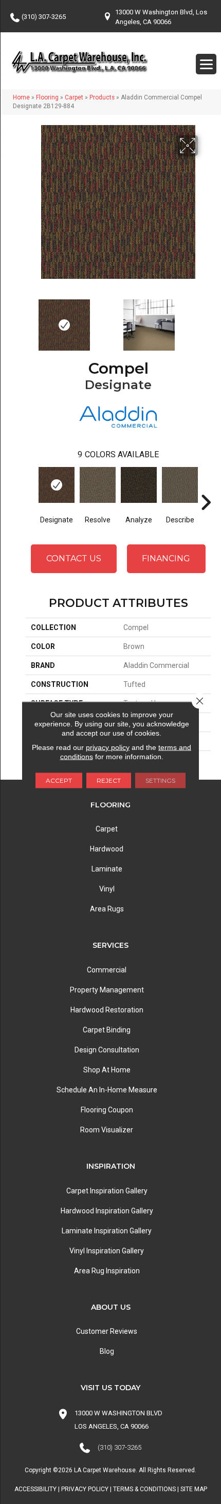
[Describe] (179, 484)
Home (21, 97)
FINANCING (166, 558)
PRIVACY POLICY (84, 1489)
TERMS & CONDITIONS (144, 1489)
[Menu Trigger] (206, 64)
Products (102, 97)
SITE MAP (193, 1489)
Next (205, 320)
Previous (31, 320)
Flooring (47, 97)
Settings (160, 780)
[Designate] (56, 484)
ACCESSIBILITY (35, 1489)
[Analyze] (138, 484)
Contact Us (73, 558)
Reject (109, 780)
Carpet (74, 97)
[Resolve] (97, 484)
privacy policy (108, 747)
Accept (59, 780)
